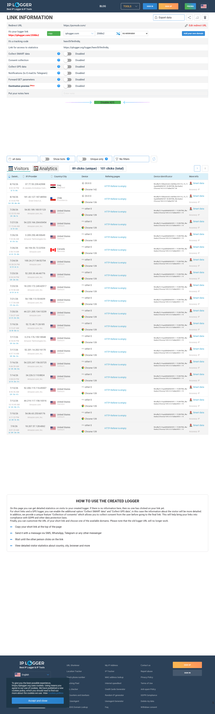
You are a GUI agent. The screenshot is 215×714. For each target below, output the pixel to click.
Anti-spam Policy (148, 689)
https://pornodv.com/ (75, 25)
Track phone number (76, 677)
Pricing (190, 6)
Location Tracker (74, 671)
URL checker (72, 689)
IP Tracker (109, 671)
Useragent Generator (114, 701)
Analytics (48, 168)
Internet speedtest (113, 683)
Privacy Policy (147, 677)
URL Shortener (73, 665)
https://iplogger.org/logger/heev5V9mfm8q (86, 47)
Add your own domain (193, 33)
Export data (165, 17)
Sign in (150, 6)
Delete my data (147, 701)
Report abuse (147, 671)
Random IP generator (114, 695)
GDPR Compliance (149, 695)
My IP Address (111, 665)
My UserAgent (73, 701)
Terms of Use (147, 683)
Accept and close (37, 700)
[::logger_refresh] (154, 159)
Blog (103, 6)
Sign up (168, 6)
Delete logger (205, 17)
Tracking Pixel (73, 683)
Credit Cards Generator (115, 689)
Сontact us (145, 665)
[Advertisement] (107, 128)
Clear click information (197, 17)
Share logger (189, 17)
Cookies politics (55, 693)
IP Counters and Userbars (78, 695)
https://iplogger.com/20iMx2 (23, 35)
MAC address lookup (114, 677)
